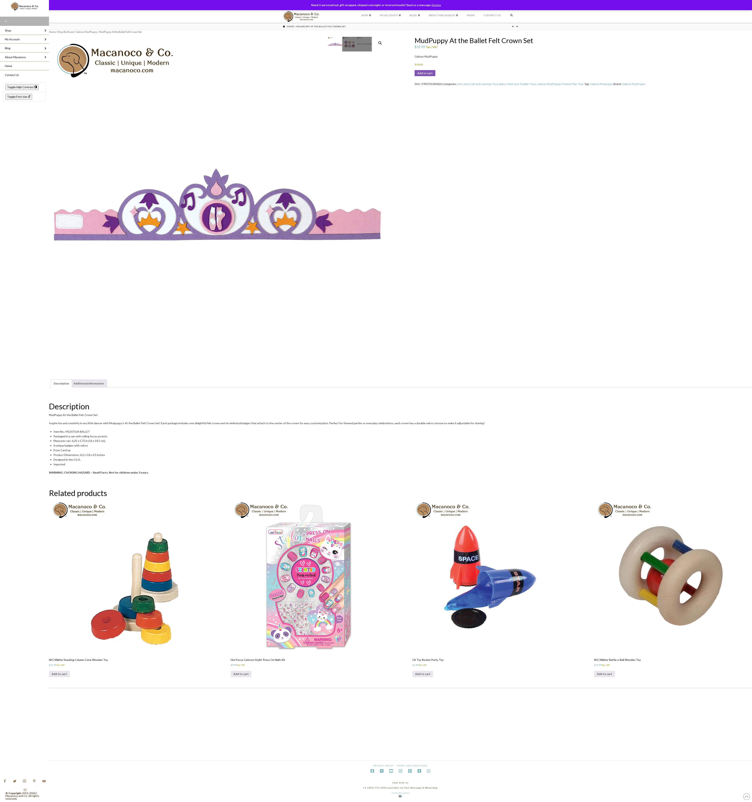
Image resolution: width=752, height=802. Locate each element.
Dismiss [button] (436, 5)
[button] (380, 43)
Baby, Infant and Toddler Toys (517, 84)
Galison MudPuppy (86, 31)
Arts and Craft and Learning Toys (477, 84)
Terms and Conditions (412, 765)
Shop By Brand (66, 31)
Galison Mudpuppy (601, 84)
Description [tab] (61, 383)
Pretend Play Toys (572, 84)
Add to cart (425, 73)
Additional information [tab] (89, 383)
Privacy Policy (383, 765)
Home (52, 31)
